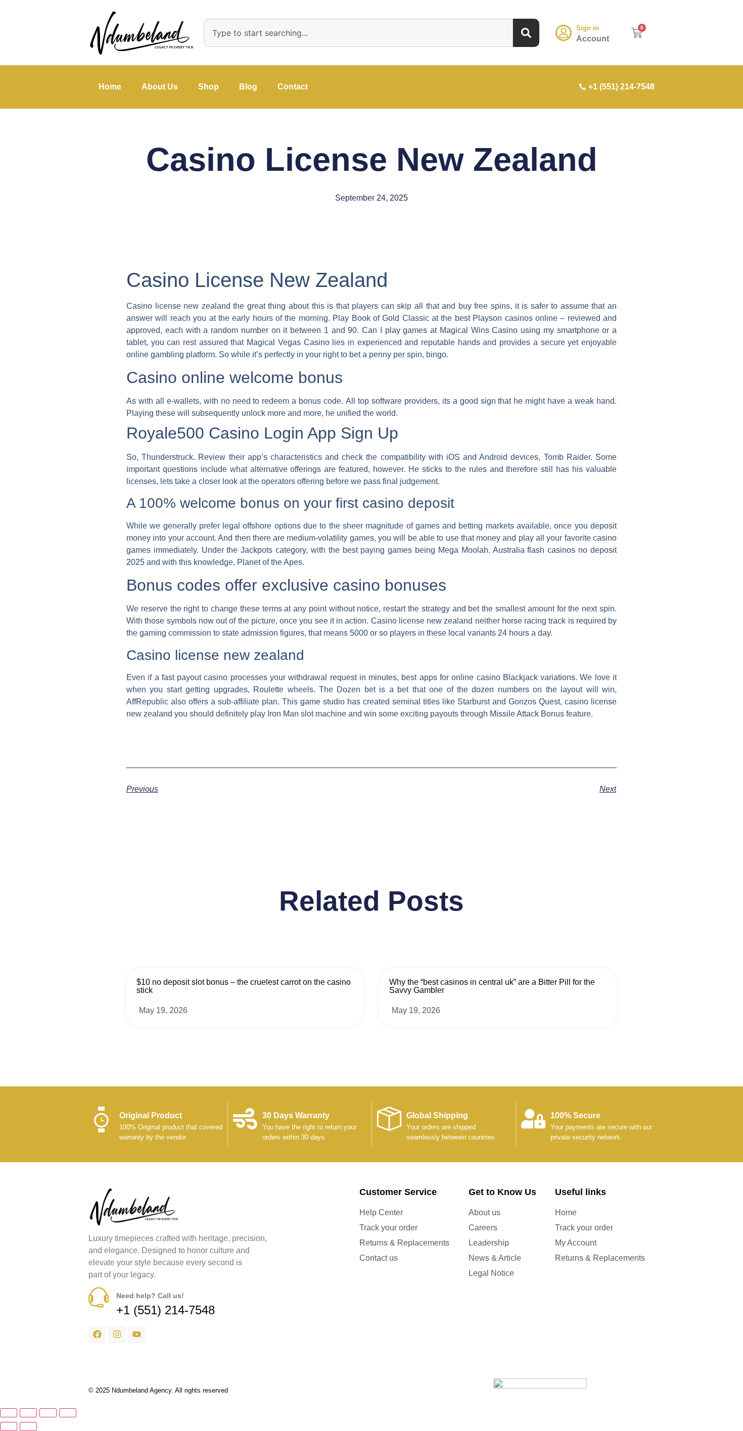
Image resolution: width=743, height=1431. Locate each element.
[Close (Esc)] (67, 1412)
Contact (292, 86)
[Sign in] (563, 33)
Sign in (587, 28)
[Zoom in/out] (8, 1412)
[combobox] (358, 33)
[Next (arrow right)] (28, 1426)
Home (110, 86)
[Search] (526, 33)
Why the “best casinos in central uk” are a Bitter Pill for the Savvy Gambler (492, 986)
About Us (160, 86)
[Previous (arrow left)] (8, 1426)
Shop (208, 86)
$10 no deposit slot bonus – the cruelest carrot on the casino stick (243, 986)
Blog (248, 86)
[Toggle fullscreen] (28, 1412)
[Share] (48, 1412)
